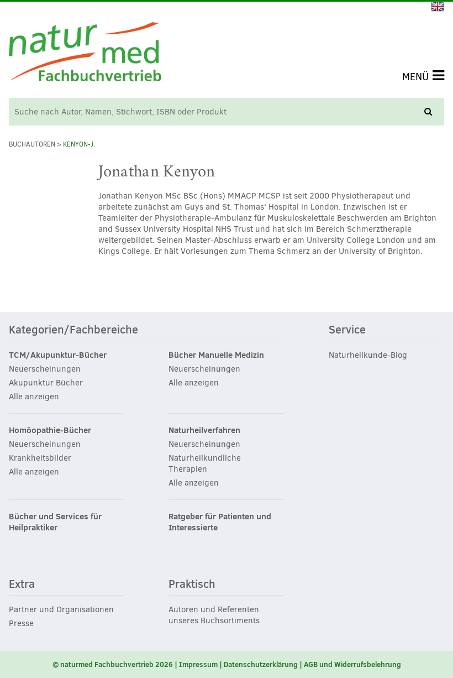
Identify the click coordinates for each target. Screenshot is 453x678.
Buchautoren (32, 144)
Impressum (198, 664)
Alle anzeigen (34, 396)
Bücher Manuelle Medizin (216, 355)
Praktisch (191, 584)
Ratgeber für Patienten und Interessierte (219, 522)
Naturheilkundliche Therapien (204, 463)
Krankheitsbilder (40, 457)
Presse (21, 623)
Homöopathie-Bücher (50, 430)
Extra (22, 584)
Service (347, 330)
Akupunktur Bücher (46, 382)
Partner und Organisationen (61, 609)
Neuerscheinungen (45, 368)
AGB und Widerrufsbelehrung (352, 664)
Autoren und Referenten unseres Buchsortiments (214, 615)
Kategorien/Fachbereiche (73, 330)
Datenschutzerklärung (261, 664)
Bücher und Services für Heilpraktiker (55, 522)
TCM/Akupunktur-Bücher (58, 355)
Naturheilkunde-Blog (368, 355)
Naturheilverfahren (204, 430)
